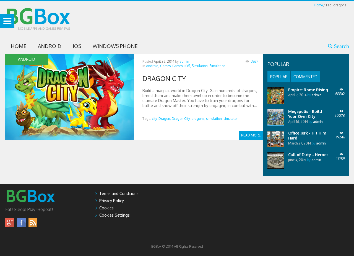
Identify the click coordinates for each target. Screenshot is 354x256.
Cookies (106, 208)
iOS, (187, 66)
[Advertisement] (248, 20)
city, (155, 118)
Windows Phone (115, 46)
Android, (152, 66)
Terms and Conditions (119, 193)
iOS (77, 46)
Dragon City (164, 78)
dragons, (198, 118)
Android (49, 46)
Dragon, (164, 118)
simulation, (214, 118)
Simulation (217, 66)
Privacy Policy (111, 200)
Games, (165, 66)
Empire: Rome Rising (308, 89)
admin (184, 61)
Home (318, 5)
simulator (230, 118)
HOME (19, 46)
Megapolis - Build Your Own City (305, 114)
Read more (251, 135)
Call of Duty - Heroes (308, 154)
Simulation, (200, 66)
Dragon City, (181, 118)
